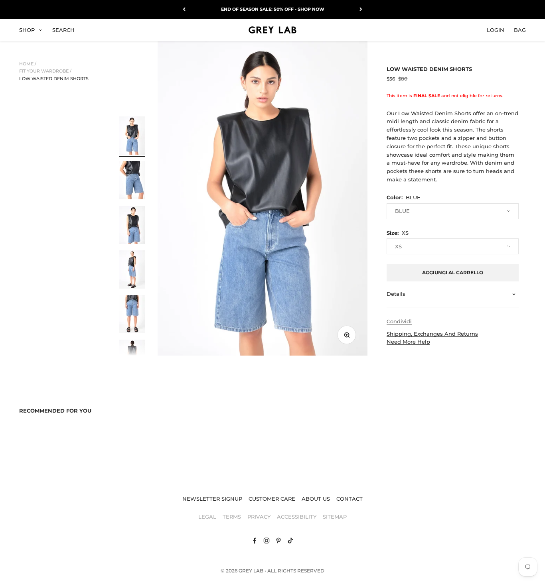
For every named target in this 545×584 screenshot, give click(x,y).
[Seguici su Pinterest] (278, 540)
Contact (349, 499)
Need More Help (408, 341)
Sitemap (335, 516)
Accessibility (296, 516)
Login (495, 29)
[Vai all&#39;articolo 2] (132, 181)
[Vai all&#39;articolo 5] (132, 315)
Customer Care (272, 499)
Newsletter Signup (212, 499)
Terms (232, 516)
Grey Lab (251, 571)
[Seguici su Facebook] (254, 540)
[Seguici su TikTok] (290, 540)
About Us (316, 499)
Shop (27, 29)
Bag (520, 29)
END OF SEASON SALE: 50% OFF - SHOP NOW (272, 9)
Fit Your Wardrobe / (45, 71)
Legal (207, 516)
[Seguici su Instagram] (266, 540)
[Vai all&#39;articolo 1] (132, 136)
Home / (27, 64)
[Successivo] (360, 9)
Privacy (259, 516)
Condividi (399, 321)
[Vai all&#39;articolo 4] (132, 270)
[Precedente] (184, 9)
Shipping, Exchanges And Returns (432, 333)
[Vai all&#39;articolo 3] (132, 226)
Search (63, 29)
